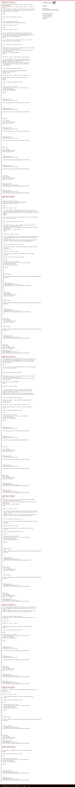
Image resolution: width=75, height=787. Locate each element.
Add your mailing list (15, 785)
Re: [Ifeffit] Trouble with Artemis (8, 2)
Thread (7, 3)
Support (24, 785)
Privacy (28, 785)
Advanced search (45, 8)
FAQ (21, 785)
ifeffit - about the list (47, 16)
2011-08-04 (3, 3)
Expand (45, 18)
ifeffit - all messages (47, 15)
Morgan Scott (12, 197)
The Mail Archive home (48, 13)
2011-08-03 (3, 605)
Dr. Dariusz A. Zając (13, 3)
